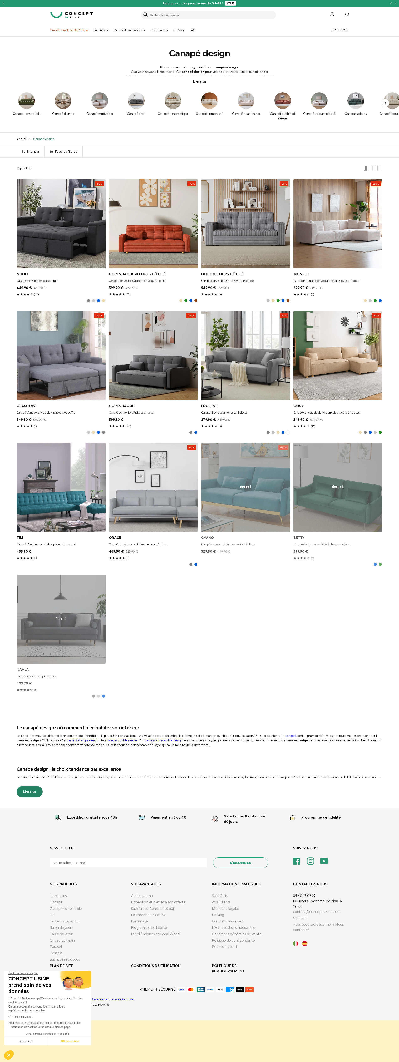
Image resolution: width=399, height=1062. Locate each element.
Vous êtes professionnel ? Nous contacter (318, 927)
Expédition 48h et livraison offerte (158, 902)
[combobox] (211, 15)
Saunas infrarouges (65, 959)
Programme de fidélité (321, 817)
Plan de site (61, 966)
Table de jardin (61, 934)
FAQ (193, 30)
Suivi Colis (220, 896)
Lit (52, 915)
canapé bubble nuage (122, 740)
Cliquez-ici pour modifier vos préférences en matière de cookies (92, 999)
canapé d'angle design (83, 740)
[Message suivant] (395, 3)
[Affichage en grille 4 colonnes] (366, 168)
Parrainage (139, 921)
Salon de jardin (61, 927)
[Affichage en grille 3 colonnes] (373, 168)
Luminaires (58, 896)
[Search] (145, 15)
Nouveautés (159, 30)
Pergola (56, 953)
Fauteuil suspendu (64, 921)
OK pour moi (70, 1041)
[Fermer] (391, 3)
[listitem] (88, 301)
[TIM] (61, 487)
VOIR (272, 3)
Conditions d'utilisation (156, 966)
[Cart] (343, 15)
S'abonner (240, 863)
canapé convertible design (164, 740)
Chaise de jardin (62, 940)
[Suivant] (385, 103)
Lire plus (199, 81)
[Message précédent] (3, 3)
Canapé (56, 902)
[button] (9, 1055)
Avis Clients (221, 902)
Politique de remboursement (228, 968)
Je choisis (26, 1041)
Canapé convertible (66, 908)
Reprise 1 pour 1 (224, 947)
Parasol (56, 947)
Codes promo (142, 896)
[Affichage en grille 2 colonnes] (379, 168)
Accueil (22, 139)
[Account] (329, 15)
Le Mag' (179, 30)
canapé (290, 735)
